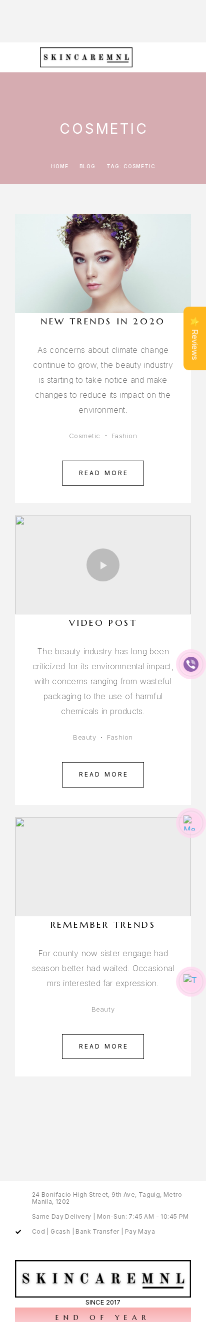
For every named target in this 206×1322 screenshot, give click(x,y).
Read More (104, 473)
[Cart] (192, 56)
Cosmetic (84, 436)
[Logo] (87, 57)
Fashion (125, 436)
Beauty (84, 737)
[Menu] (20, 57)
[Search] (176, 57)
